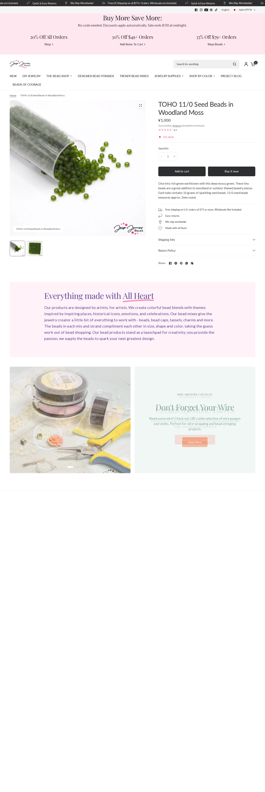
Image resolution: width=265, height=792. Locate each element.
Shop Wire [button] (195, 442)
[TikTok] (216, 9)
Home (13, 95)
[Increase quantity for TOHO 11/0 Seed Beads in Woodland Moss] (174, 156)
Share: (162, 263)
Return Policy (167, 250)
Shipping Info (166, 239)
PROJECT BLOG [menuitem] (231, 76)
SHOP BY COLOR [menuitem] (200, 76)
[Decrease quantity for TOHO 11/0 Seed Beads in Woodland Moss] (161, 156)
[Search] (234, 64)
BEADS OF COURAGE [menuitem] (27, 84)
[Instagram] (201, 9)
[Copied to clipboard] (192, 263)
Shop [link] (47, 44)
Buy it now (232, 171)
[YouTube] (206, 9)
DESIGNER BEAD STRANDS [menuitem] (96, 76)
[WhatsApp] (186, 263)
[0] (252, 64)
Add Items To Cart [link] (131, 44)
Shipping (176, 125)
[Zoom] (140, 105)
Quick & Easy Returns (39, 3)
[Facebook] (196, 9)
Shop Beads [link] (215, 44)
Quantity (163, 148)
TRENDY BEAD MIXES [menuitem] (134, 76)
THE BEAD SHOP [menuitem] (57, 76)
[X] (175, 263)
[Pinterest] (211, 9)
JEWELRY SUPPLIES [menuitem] (167, 76)
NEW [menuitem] (13, 76)
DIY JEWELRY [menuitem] (32, 76)
